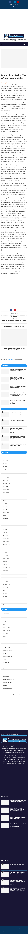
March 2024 (5, 486)
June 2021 (5, 529)
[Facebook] (10, 2)
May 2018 (5, 593)
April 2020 (5, 552)
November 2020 (6, 541)
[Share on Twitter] (12, 309)
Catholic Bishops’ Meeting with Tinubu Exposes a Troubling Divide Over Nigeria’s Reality (18, 370)
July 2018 (4, 590)
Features (11, 70)
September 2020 (6, 544)
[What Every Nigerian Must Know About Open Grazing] (5, 446)
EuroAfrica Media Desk (7, 656)
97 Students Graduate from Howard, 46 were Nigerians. (17, 413)
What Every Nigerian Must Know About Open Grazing (18, 445)
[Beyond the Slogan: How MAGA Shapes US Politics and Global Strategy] (5, 402)
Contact (16, 4)
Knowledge (5, 673)
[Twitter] (12, 1)
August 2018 (5, 587)
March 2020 (5, 555)
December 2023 (6, 489)
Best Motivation (6, 676)
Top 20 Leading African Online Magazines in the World (17, 421)
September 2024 (6, 483)
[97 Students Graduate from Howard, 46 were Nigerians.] (5, 414)
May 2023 (5, 506)
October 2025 (5, 474)
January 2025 (5, 480)
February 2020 (6, 558)
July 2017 (4, 604)
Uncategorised (6, 613)
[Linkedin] (15, 2)
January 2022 (5, 518)
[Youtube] (18, 2)
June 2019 (5, 573)
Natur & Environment (7, 688)
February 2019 (6, 576)
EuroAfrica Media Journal (8, 691)
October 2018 (5, 581)
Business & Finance (7, 616)
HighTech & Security (7, 668)
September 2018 (6, 584)
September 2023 (6, 495)
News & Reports (6, 644)
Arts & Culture (6, 633)
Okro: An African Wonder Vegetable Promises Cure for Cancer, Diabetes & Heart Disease (17, 430)
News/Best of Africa (7, 647)
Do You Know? (6, 665)
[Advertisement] (14, 20)
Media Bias (5, 639)
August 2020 (5, 547)
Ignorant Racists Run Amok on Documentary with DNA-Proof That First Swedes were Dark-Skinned (17, 438)
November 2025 (6, 472)
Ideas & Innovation (7, 621)
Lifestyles (5, 685)
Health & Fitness (6, 627)
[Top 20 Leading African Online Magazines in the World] (5, 422)
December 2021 (6, 521)
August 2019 (5, 570)
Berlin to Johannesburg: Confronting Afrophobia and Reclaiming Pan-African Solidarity (17, 379)
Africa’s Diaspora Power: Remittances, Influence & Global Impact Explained (18, 386)
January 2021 (5, 535)
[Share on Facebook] (11, 310)
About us (4, 653)
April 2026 (5, 466)
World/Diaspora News (7, 682)
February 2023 (6, 512)
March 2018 (5, 599)
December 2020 (6, 538)
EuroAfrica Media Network (11, 932)
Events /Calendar (6, 630)
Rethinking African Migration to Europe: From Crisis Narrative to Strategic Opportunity (18, 394)
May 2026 (5, 463)
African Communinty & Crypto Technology (11, 694)
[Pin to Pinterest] (15, 310)
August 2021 (5, 526)
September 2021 (6, 524)
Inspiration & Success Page (8, 679)
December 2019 (6, 561)
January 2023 (5, 515)
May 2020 (5, 550)
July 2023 (4, 500)
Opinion (4, 636)
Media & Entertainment (7, 618)
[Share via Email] (17, 310)
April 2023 (5, 509)
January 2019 (5, 578)
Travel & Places (6, 642)
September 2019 (6, 567)
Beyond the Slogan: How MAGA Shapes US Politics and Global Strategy (18, 402)
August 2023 (5, 498)
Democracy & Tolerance (8, 650)
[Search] (20, 43)
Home (4, 70)
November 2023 (6, 492)
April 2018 (5, 596)
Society (4, 624)
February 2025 (6, 477)
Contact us (9, 928)
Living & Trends (6, 670)
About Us (12, 4)
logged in (10, 359)
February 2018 (6, 602)
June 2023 (5, 503)
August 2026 (5, 460)
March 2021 (5, 532)
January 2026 (5, 469)
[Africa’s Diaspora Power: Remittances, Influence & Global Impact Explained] (5, 387)
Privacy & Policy (16, 928)
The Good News (6, 662)
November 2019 (6, 564)
